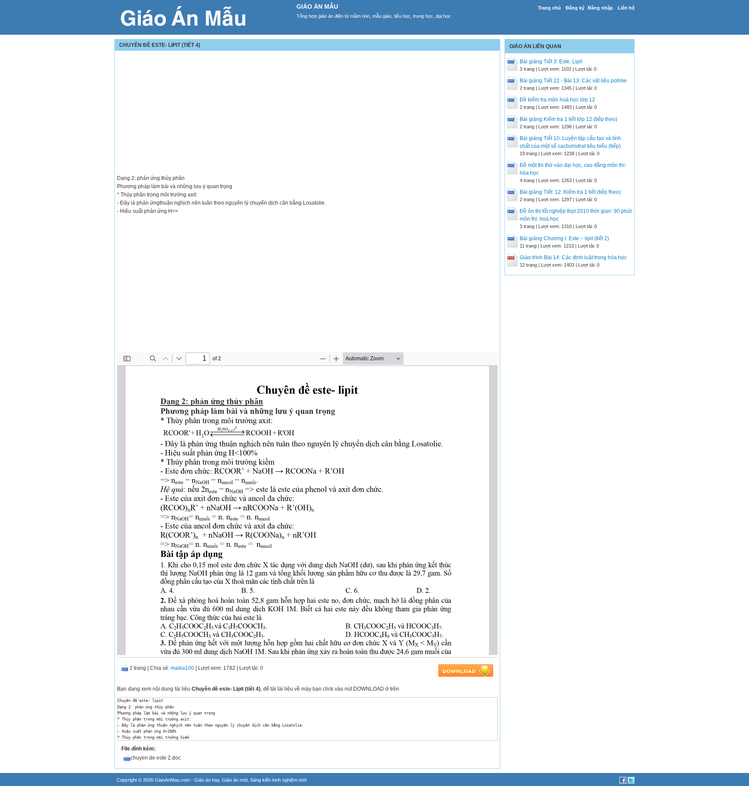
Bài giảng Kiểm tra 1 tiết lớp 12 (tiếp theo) (568, 119)
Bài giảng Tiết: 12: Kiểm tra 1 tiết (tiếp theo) (570, 192)
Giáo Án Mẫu (317, 6)
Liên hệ (626, 7)
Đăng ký (575, 7)
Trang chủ (549, 7)
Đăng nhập (600, 7)
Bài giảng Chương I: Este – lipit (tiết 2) (564, 238)
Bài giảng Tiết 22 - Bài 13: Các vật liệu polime (573, 81)
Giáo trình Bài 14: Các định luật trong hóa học (573, 257)
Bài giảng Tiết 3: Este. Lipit (551, 62)
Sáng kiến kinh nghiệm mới (278, 780)
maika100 (182, 668)
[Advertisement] (307, 113)
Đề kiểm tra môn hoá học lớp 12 (557, 100)
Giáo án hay (206, 780)
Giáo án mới (234, 780)
